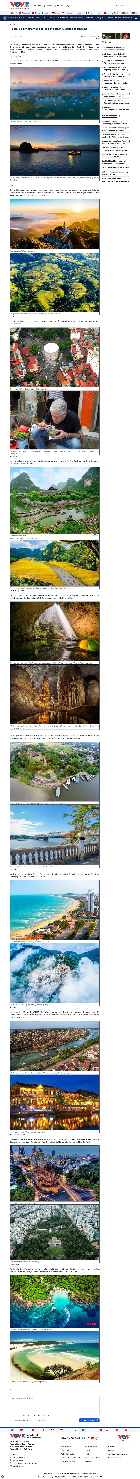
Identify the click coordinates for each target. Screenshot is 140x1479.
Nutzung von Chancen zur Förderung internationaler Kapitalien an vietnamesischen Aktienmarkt (115, 62)
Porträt (87, 1454)
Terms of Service (47, 1415)
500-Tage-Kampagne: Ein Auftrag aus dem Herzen (115, 173)
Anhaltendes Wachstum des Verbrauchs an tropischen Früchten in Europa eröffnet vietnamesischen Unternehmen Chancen (116, 48)
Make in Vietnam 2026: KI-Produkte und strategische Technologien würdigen (114, 88)
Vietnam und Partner (68, 1461)
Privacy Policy (37, 1415)
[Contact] (2, 1477)
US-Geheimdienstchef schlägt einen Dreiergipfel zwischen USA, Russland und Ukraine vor (117, 55)
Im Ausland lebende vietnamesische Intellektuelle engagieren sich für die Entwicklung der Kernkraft (115, 82)
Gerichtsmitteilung (91, 1446)
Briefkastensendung (33, 18)
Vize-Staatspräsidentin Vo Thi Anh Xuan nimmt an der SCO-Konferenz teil (117, 95)
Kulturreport (127, 18)
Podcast (49, 6)
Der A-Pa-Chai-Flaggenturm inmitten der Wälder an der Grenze (115, 136)
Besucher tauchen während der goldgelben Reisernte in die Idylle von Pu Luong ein (115, 149)
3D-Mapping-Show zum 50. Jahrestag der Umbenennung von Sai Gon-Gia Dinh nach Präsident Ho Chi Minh (115, 180)
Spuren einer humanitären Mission (115, 168)
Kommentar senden (88, 1420)
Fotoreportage (66, 1446)
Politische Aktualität (67, 1454)
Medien (21, 18)
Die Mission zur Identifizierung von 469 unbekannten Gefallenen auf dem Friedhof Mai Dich (115, 129)
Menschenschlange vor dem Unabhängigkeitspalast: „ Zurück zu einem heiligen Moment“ (115, 122)
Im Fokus (111, 1446)
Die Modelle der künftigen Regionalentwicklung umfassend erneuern (116, 102)
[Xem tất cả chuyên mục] (135, 17)
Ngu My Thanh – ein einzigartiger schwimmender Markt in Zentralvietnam (115, 155)
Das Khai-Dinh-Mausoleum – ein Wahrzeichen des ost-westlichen (114, 162)
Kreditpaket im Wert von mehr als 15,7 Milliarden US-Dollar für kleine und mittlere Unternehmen (117, 75)
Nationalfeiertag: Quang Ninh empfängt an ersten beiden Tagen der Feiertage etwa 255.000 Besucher (117, 68)
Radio (39, 6)
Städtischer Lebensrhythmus (95, 18)
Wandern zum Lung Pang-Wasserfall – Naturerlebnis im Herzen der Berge (116, 142)
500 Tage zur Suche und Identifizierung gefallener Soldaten (63, 18)
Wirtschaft (88, 1461)
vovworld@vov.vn (18, 1466)
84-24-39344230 (18, 1460)
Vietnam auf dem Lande (92, 1458)
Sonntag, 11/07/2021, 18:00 (90, 36)
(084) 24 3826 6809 (19, 1457)
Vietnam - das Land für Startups (71, 1458)
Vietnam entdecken (114, 18)
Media (59, 6)
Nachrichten (12, 18)
